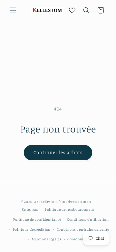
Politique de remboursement (69, 209)
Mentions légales (47, 239)
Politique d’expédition (32, 229)
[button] (13, 10)
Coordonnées (78, 239)
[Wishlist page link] (72, 10)
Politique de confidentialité (37, 219)
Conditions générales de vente (83, 229)
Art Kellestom (46, 201)
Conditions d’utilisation (88, 219)
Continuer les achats (58, 152)
